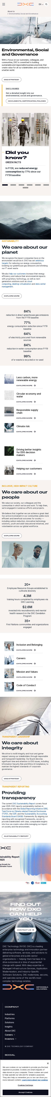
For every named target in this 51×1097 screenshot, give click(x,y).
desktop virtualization (21, 284)
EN (40, 4)
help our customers (17, 274)
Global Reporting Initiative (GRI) (34, 809)
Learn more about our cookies (35, 1080)
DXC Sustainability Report (24, 803)
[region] (25, 1078)
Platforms (10, 1018)
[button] (4, 121)
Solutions (9, 1022)
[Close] (48, 1063)
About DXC (10, 1030)
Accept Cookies (25, 1092)
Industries (10, 1014)
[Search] (46, 4)
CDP (14, 814)
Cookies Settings (25, 1085)
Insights (8, 1026)
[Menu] (4, 4)
